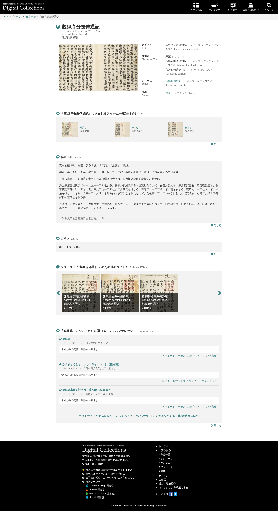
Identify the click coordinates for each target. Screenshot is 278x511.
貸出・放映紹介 (167, 483)
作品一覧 (31, 16)
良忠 (168, 93)
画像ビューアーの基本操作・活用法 (105, 473)
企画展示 (164, 479)
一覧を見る (165, 450)
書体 (163, 471)
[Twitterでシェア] (175, 493)
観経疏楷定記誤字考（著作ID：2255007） (87, 389)
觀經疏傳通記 (173, 80)
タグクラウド (168, 458)
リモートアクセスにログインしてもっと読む (191, 355)
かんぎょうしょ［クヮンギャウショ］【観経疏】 (91, 364)
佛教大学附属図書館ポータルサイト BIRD (109, 470)
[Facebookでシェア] (171, 493)
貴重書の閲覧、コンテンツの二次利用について (111, 477)
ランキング (165, 475)
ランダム (165, 463)
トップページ (13, 16)
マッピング (167, 467)
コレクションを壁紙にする (173, 487)
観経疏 (66, 338)
